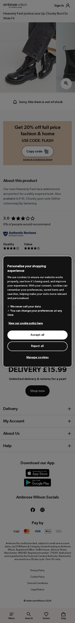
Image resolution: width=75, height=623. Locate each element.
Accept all (37, 335)
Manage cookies (37, 357)
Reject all (37, 346)
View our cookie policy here (25, 323)
